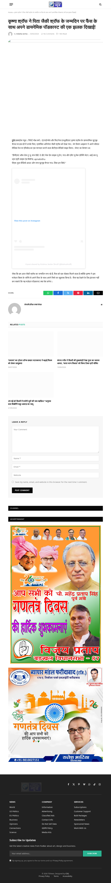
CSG (67, 873)
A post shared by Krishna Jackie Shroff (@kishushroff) (48, 264)
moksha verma (21, 34)
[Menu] (11, 4)
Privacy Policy (58, 860)
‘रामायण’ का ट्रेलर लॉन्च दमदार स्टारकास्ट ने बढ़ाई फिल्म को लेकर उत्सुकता (30, 362)
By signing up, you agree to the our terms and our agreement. (42, 860)
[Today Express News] (55, 4)
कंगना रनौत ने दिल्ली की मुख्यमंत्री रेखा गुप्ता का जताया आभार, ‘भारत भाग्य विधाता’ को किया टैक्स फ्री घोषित (78, 362)
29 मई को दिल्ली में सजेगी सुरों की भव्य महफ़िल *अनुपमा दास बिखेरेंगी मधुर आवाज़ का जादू (29, 403)
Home (10, 12)
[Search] (100, 4)
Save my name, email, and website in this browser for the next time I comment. (51, 482)
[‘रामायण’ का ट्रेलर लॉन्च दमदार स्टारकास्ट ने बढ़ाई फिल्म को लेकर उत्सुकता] (31, 344)
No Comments (49, 34)
